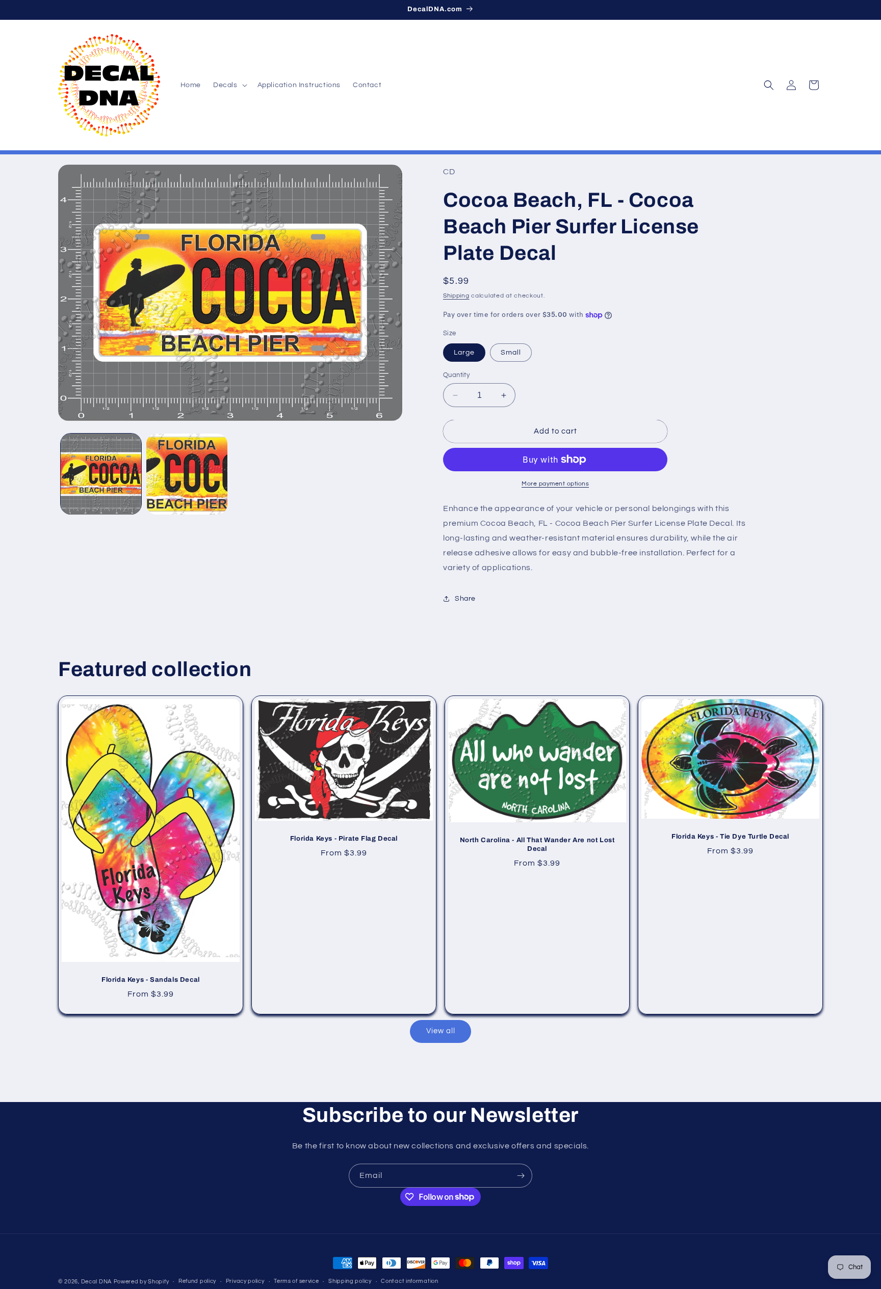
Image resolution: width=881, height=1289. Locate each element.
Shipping (456, 295)
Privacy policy (245, 1281)
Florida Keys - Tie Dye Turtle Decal (730, 836)
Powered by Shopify (141, 1281)
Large (464, 352)
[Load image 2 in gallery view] (186, 474)
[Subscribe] (520, 1176)
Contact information (409, 1281)
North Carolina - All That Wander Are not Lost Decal (537, 845)
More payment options (555, 483)
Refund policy (197, 1281)
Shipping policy (350, 1281)
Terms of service (296, 1281)
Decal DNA (96, 1281)
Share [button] (465, 598)
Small (511, 352)
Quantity (456, 375)
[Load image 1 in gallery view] (101, 474)
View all (440, 1031)
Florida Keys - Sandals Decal (150, 980)
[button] (229, 85)
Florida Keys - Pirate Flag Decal (344, 838)
